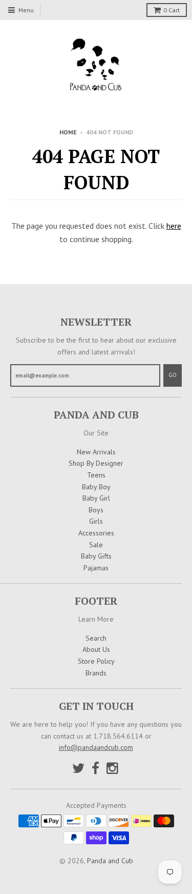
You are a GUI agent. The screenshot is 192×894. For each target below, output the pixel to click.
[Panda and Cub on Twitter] (78, 768)
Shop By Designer (96, 463)
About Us (96, 649)
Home (68, 132)
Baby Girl (96, 498)
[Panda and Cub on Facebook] (95, 768)
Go (172, 375)
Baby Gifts (96, 556)
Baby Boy (96, 486)
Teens (96, 475)
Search (96, 638)
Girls (96, 521)
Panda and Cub (110, 860)
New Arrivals (96, 451)
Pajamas (96, 567)
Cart (171, 10)
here (173, 226)
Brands (96, 673)
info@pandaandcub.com (96, 747)
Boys (96, 509)
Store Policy (96, 661)
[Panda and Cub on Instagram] (113, 768)
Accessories (96, 533)
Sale (96, 544)
